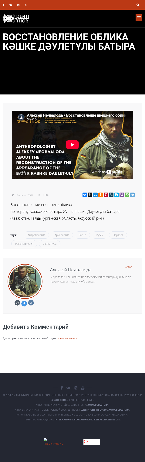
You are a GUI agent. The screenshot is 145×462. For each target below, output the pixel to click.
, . (105, 409)
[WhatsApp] (127, 195)
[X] (90, 195)
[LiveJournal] (111, 195)
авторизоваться (67, 338)
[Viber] (122, 195)
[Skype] (116, 195)
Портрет (118, 235)
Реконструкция (24, 243)
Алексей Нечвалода (70, 269)
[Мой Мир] (95, 195)
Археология (62, 235)
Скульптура (49, 243)
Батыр (82, 235)
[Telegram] (132, 195)
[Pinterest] (106, 195)
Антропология (36, 235)
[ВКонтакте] (85, 195)
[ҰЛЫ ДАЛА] (16, 18)
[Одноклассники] (100, 195)
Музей (99, 235)
